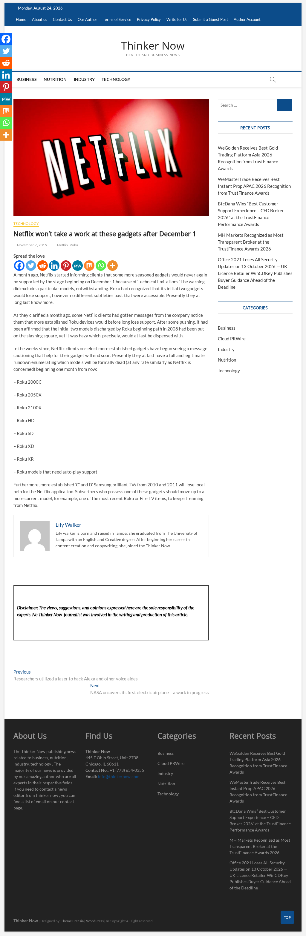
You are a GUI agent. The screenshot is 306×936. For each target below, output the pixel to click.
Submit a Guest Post (210, 19)
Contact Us (62, 19)
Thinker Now (153, 45)
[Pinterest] (66, 265)
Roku (74, 245)
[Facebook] (19, 265)
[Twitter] (31, 265)
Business (26, 79)
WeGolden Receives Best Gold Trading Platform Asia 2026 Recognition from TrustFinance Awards (258, 762)
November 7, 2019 (31, 245)
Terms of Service (117, 19)
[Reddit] (42, 265)
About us (39, 19)
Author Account (247, 19)
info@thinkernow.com (119, 776)
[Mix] (89, 265)
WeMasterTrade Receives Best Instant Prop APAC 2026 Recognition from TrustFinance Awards (254, 186)
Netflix (62, 245)
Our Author (87, 19)
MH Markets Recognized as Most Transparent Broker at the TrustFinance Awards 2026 (251, 241)
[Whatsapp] (101, 265)
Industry (84, 79)
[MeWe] (77, 265)
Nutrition (55, 79)
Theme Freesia (72, 921)
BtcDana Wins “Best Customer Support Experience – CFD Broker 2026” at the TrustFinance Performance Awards (260, 820)
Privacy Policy (149, 19)
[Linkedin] (54, 265)
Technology (116, 79)
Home (21, 19)
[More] (112, 265)
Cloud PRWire (232, 338)
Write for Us (176, 19)
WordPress (95, 921)
